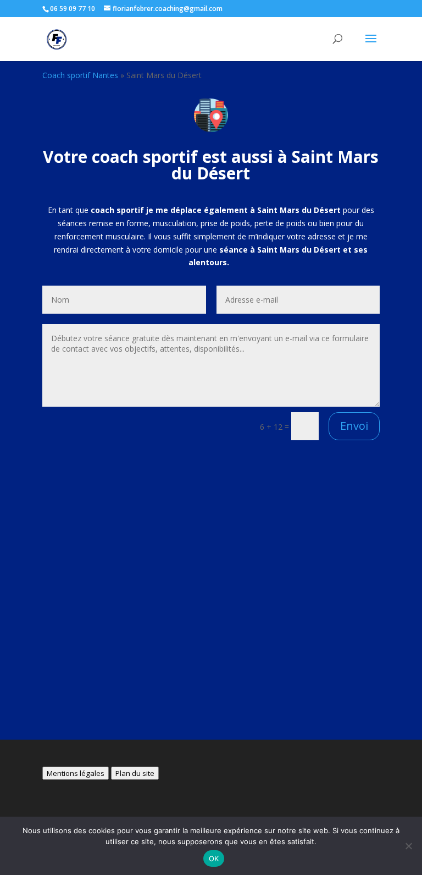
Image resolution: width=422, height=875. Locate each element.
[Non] (408, 845)
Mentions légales (75, 773)
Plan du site (134, 773)
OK (214, 858)
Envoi (354, 425)
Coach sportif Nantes (80, 75)
